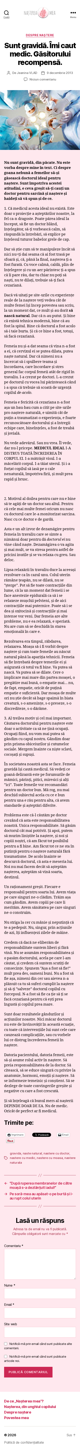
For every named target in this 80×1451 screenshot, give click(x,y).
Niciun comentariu (43, 79)
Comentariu (13, 1246)
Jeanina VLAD (27, 73)
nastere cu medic (22, 1158)
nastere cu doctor (56, 1153)
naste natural (32, 1153)
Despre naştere (40, 35)
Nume (9, 1285)
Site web (10, 1324)
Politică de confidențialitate (24, 1442)
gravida (15, 1153)
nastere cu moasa (50, 1158)
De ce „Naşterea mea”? (24, 1401)
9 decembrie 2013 (60, 73)
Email (9, 1305)
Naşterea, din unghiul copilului (30, 1407)
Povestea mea (16, 1418)
